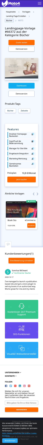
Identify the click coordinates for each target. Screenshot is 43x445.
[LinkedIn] (20, 386)
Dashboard (21, 85)
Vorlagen (26, 12)
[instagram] (24, 386)
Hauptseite (11, 12)
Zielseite (24, 110)
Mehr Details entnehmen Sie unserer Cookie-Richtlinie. (19, 434)
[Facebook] (6, 386)
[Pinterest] (29, 386)
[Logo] (9, 3)
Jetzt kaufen (21, 179)
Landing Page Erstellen (16, 16)
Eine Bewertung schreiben (21, 260)
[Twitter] (11, 386)
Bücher (9, 20)
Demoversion (21, 49)
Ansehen (31, 225)
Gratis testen (21, 42)
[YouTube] (15, 386)
